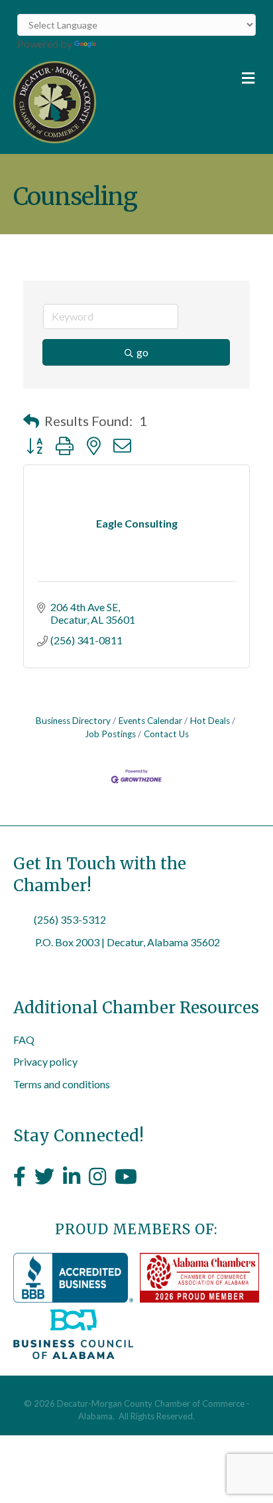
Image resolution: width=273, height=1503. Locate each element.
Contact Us (166, 734)
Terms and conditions (61, 1084)
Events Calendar (150, 720)
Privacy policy (45, 1061)
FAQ (23, 1039)
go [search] (142, 352)
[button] (31, 421)
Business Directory (73, 720)
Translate (120, 43)
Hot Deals (210, 720)
